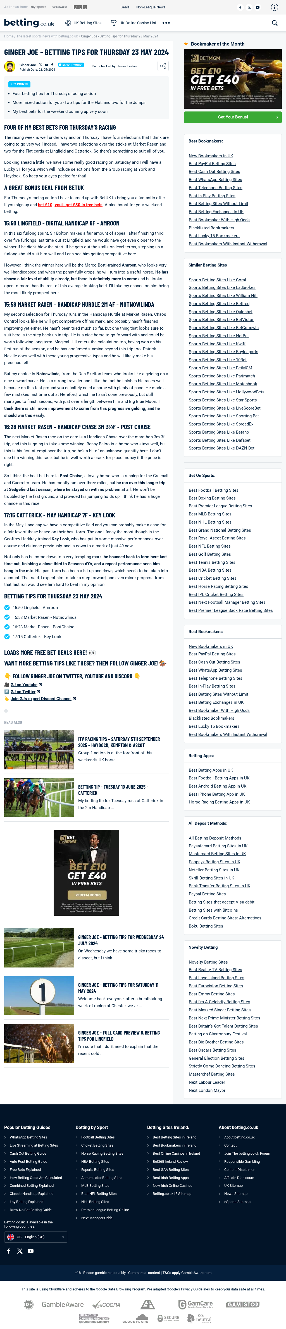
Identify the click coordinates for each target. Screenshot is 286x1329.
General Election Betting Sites (216, 1058)
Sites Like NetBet (232, 335)
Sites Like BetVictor (234, 319)
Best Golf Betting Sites (210, 554)
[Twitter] (249, 7)
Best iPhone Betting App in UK (217, 794)
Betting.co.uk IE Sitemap (172, 1194)
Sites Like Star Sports (236, 400)
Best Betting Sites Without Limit (218, 203)
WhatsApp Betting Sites (28, 1137)
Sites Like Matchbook (236, 383)
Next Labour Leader (207, 1082)
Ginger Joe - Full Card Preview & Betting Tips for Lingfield (119, 1036)
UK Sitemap (233, 1185)
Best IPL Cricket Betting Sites (216, 594)
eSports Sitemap (237, 1202)
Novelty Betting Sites (208, 962)
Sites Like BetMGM (233, 367)
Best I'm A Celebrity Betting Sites (219, 1001)
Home (8, 36)
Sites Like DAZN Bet (234, 448)
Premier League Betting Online (105, 1210)
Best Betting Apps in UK (211, 770)
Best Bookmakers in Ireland (174, 1145)
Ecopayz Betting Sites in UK (214, 861)
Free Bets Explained (25, 1170)
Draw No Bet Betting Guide (31, 1210)
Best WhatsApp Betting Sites (215, 179)
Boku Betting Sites (206, 926)
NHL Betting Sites (95, 1202)
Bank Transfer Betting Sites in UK (219, 885)
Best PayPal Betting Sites (212, 163)
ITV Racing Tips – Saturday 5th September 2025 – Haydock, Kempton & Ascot (119, 742)
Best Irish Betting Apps (171, 1178)
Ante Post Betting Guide (28, 1161)
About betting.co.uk (239, 1137)
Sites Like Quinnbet (233, 311)
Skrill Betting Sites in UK (211, 878)
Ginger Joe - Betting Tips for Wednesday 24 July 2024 (121, 940)
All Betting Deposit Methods (215, 838)
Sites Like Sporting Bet (237, 416)
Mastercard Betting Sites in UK (217, 853)
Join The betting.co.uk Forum (247, 1153)
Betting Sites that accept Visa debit (221, 902)
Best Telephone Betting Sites (215, 187)
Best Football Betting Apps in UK (219, 778)
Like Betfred (237, 303)
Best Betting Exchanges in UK (216, 211)
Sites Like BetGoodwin (237, 327)
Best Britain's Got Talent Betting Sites (223, 1026)
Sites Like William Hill (236, 295)
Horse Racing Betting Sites (102, 1153)
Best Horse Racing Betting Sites (218, 586)
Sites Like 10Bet (231, 359)
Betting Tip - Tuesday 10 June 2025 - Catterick (113, 790)
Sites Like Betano (232, 432)
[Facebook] (240, 7)
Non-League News (151, 7)
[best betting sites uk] (32, 23)
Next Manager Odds (97, 1218)
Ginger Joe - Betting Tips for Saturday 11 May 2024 (118, 988)
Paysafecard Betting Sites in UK (218, 845)
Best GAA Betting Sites (171, 1170)
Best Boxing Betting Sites (212, 498)
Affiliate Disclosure (239, 1178)
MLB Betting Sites (95, 1185)
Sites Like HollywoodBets (239, 391)
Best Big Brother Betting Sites (216, 1042)
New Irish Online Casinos (172, 1185)
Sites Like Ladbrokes (235, 287)
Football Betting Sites (98, 1137)
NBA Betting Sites (95, 1161)
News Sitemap (235, 1194)
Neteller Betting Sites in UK (214, 869)
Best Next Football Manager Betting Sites (227, 602)
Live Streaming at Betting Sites (34, 1145)
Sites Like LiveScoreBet (238, 408)
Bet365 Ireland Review (170, 1161)
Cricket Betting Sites (97, 1145)
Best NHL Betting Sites (210, 522)
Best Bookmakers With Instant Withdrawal (228, 243)
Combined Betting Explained (32, 1185)
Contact (230, 1145)
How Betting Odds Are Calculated (36, 1178)
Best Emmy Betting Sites (212, 994)
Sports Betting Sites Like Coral (217, 279)
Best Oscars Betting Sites (212, 1050)
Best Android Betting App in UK (217, 786)
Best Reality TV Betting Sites (215, 969)
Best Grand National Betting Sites (220, 530)
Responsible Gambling (242, 1161)
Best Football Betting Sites (214, 490)
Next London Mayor (207, 1090)
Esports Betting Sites (97, 1170)
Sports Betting (202, 287)
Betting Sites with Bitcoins (213, 910)
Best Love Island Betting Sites (216, 977)
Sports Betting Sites (207, 303)
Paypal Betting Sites (207, 894)
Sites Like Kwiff (230, 343)
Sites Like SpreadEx (234, 424)
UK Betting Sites (87, 23)
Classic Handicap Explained (31, 1194)
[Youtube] (257, 7)
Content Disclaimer (239, 1170)
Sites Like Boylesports (236, 351)
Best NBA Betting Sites (210, 570)
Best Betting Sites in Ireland (174, 1137)
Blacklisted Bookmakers (211, 227)
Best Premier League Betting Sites (220, 505)
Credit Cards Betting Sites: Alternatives (225, 918)
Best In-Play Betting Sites (212, 195)
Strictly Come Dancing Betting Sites (222, 1066)
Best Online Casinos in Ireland (176, 1153)
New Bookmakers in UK (211, 155)
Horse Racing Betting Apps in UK (219, 802)
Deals (125, 7)
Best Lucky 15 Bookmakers (214, 235)
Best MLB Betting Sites (210, 514)
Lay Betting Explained (26, 1202)
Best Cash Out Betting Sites (214, 171)
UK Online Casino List (138, 23)
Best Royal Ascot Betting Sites (217, 538)
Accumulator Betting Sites (101, 1178)
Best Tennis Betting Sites (212, 562)
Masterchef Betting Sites (212, 1074)
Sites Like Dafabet (233, 440)
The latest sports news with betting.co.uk (47, 36)
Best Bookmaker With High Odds (219, 219)
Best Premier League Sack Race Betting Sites (231, 610)
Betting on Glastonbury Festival (218, 1033)
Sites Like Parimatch (235, 376)
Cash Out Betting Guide (28, 1153)
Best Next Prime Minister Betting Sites (224, 1018)
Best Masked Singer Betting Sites (220, 1009)
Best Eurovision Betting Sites (216, 985)
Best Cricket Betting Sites (213, 578)
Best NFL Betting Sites (210, 546)
